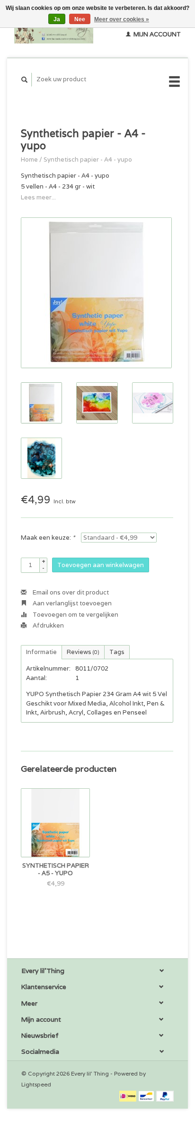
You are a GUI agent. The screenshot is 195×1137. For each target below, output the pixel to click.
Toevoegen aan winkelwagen (100, 565)
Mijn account (156, 34)
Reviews (83, 652)
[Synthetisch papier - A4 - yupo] (96, 293)
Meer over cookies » (121, 19)
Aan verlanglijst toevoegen (71, 603)
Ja (56, 19)
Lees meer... (38, 197)
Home (29, 159)
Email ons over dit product (70, 592)
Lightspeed (36, 1084)
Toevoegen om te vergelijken (74, 615)
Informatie (41, 652)
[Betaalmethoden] (128, 1096)
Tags (116, 652)
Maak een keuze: (48, 538)
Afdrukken (47, 625)
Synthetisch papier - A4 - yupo (88, 159)
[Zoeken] (25, 79)
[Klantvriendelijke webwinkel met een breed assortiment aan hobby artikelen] (53, 28)
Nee (79, 19)
